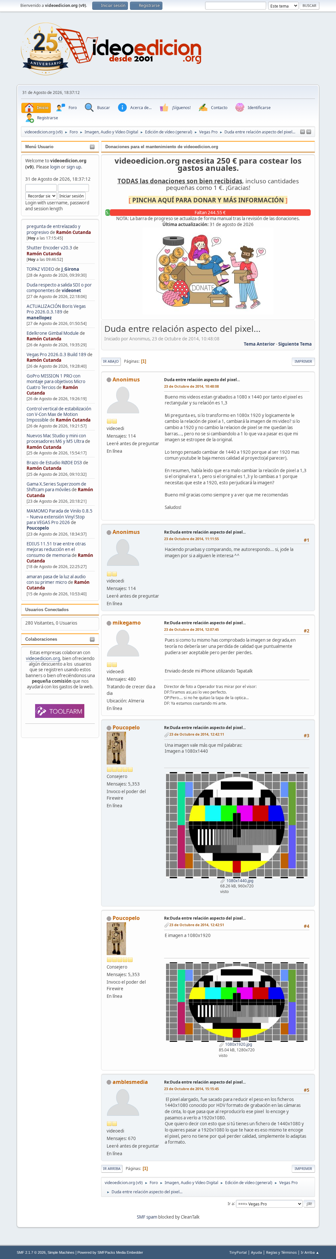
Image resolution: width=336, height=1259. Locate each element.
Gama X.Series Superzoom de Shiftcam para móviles (56, 486)
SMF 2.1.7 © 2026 (31, 1252)
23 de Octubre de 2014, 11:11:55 (191, 538)
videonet (71, 290)
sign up (74, 167)
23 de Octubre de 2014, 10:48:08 (191, 386)
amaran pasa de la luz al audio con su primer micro (56, 579)
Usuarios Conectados (47, 609)
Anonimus (126, 379)
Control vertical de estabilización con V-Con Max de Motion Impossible (59, 414)
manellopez (39, 318)
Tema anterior (259, 344)
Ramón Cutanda (73, 232)
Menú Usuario (39, 146)
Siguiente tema (295, 344)
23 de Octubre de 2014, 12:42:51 (196, 924)
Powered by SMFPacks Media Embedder (110, 1252)
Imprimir (303, 361)
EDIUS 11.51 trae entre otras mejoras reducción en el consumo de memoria (56, 549)
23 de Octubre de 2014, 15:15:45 (191, 1088)
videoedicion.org (43, 658)
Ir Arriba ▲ (310, 1252)
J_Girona (70, 269)
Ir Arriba (111, 1168)
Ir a (231, 1203)
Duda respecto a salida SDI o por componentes (59, 287)
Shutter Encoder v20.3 (49, 248)
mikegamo (127, 622)
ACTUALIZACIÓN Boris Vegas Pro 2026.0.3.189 (56, 309)
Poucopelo (38, 528)
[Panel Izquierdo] (302, 132)
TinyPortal (238, 1252)
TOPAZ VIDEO (40, 269)
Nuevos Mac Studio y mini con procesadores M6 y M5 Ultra (56, 438)
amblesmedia (130, 1082)
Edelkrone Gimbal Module (53, 333)
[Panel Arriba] (308, 132)
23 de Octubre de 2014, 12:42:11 (196, 734)
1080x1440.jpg (239, 880)
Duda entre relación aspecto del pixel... (202, 379)
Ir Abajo (111, 361)
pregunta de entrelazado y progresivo (53, 229)
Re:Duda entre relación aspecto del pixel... (205, 532)
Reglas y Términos (281, 1252)
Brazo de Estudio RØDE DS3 (54, 463)
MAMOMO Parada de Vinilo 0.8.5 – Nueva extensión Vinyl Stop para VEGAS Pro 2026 (60, 516)
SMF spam (147, 1217)
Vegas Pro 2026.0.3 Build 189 (56, 354)
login (55, 167)
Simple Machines (61, 1252)
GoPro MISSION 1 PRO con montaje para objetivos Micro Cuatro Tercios (56, 381)
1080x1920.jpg (238, 1044)
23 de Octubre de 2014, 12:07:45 (191, 629)
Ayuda (256, 1252)
